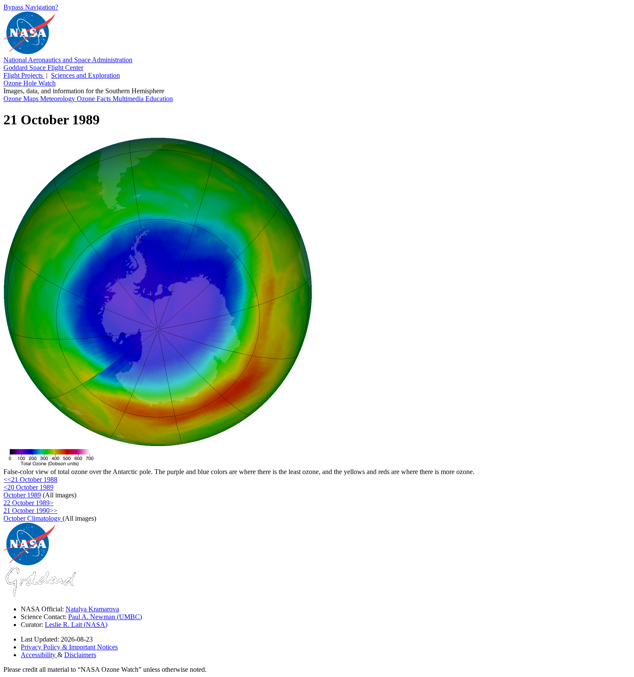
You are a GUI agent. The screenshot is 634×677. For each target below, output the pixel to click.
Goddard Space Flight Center (43, 67)
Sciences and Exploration (85, 75)
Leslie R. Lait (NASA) (76, 624)
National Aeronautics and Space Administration (67, 59)
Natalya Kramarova (92, 609)
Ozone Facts (95, 98)
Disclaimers (80, 654)
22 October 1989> (28, 502)
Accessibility (39, 654)
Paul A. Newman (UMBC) (105, 616)
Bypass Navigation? (30, 7)
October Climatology (33, 518)
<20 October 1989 (28, 487)
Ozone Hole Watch (29, 83)
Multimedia (129, 98)
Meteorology (58, 98)
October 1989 (22, 495)
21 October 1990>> (30, 510)
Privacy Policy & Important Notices (69, 647)
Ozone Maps (21, 98)
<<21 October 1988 (30, 479)
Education (159, 98)
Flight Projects (23, 75)
